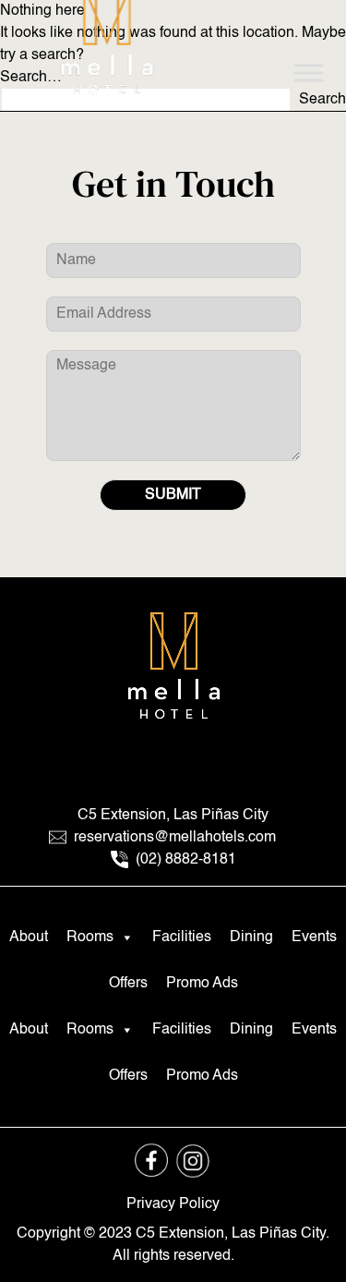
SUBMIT (173, 495)
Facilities (181, 937)
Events (314, 937)
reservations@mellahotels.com (175, 837)
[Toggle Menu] (308, 72)
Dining (251, 937)
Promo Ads (202, 983)
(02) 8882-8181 (184, 860)
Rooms (89, 937)
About (28, 937)
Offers (128, 983)
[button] (126, 937)
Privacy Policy (173, 1204)
